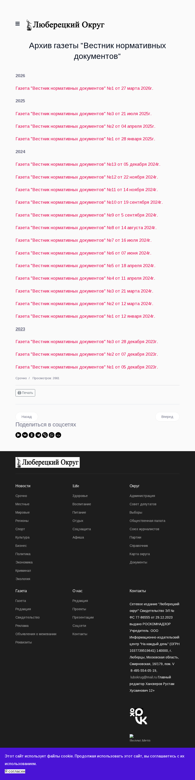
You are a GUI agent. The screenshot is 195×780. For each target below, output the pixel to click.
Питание (79, 512)
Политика (22, 554)
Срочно (21, 378)
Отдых (78, 521)
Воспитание (82, 504)
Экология (22, 579)
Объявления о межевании (35, 634)
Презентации (83, 617)
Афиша (78, 537)
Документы (138, 562)
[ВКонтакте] (25, 435)
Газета (20, 601)
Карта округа (140, 554)
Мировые (22, 512)
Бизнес (21, 546)
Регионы (22, 521)
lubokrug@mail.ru (144, 677)
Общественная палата (147, 521)
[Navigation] (17, 23)
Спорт (20, 529)
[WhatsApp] (51, 435)
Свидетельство (27, 617)
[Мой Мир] (58, 435)
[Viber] (45, 435)
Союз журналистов (144, 529)
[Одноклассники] (31, 435)
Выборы (136, 512)
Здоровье (80, 496)
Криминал (23, 570)
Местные (22, 504)
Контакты (80, 634)
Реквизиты (23, 642)
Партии (135, 537)
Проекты (79, 609)
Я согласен (15, 771)
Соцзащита (82, 529)
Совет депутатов (143, 504)
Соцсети (79, 626)
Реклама (22, 626)
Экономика (24, 562)
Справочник (139, 546)
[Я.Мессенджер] (18, 435)
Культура (22, 537)
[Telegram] (38, 435)
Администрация (142, 496)
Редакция (23, 609)
